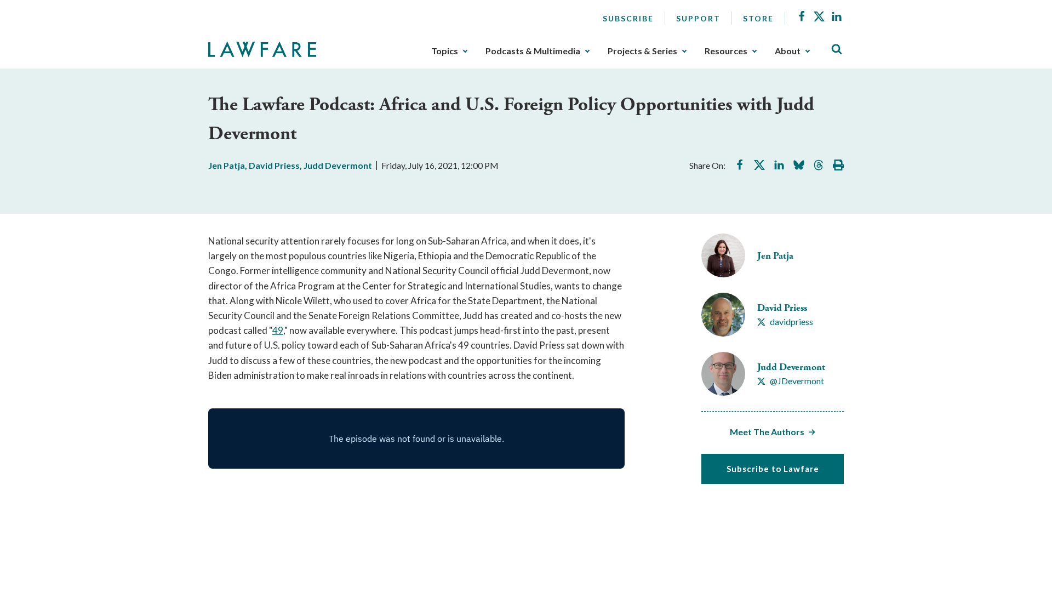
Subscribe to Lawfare (773, 469)
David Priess (274, 165)
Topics (444, 51)
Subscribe (628, 18)
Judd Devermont (338, 165)
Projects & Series (642, 51)
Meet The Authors (767, 431)
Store (758, 18)
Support (698, 18)
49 (277, 330)
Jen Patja (226, 165)
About (788, 51)
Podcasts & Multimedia (532, 51)
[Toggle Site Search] (836, 49)
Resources (726, 51)
